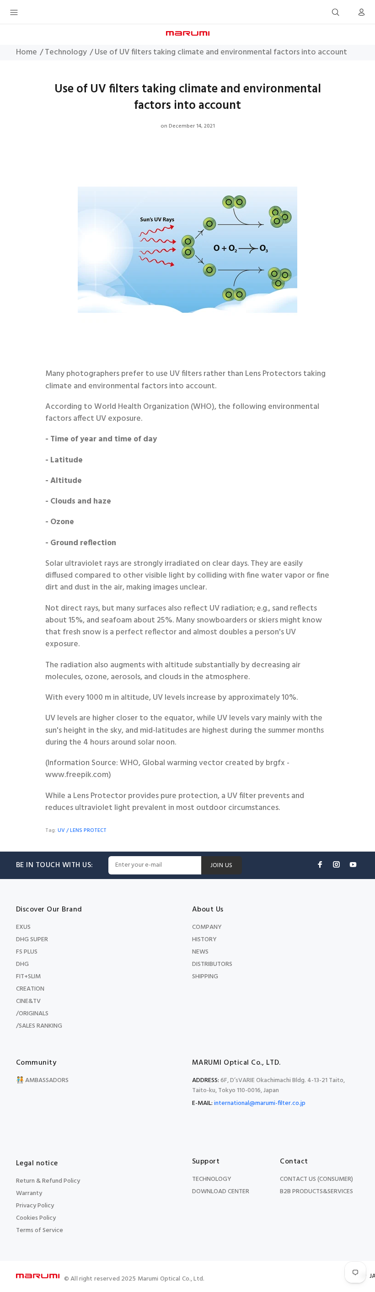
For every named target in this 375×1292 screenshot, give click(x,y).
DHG (22, 964)
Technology (66, 52)
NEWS (200, 952)
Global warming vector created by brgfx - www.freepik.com (167, 769)
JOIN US (221, 865)
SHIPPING (205, 976)
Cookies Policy (36, 1218)
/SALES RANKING (39, 1026)
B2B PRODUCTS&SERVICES (316, 1191)
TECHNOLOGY (211, 1179)
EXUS (23, 927)
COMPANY (207, 927)
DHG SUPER (32, 939)
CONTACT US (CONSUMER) (316, 1179)
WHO (129, 763)
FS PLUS (27, 952)
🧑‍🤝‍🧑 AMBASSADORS (42, 1080)
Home (26, 52)
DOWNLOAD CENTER (220, 1191)
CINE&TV (28, 1001)
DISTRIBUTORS (212, 964)
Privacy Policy (35, 1206)
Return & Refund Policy (48, 1181)
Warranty (29, 1193)
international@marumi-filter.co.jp (259, 1103)
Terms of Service (39, 1230)
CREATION (30, 989)
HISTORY (204, 939)
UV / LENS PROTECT (82, 830)
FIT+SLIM (28, 976)
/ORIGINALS (32, 1013)
